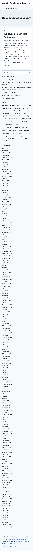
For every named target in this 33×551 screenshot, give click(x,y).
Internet (9, 125)
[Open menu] (29, 3)
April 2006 (5, 520)
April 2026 (5, 150)
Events (6, 30)
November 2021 (7, 253)
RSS (20, 546)
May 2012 (5, 454)
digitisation (15, 118)
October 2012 (6, 450)
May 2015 (5, 422)
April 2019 (5, 321)
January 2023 (6, 220)
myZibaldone (23, 125)
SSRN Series (12, 544)
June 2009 (5, 510)
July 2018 (5, 342)
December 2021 (7, 251)
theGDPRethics (13, 130)
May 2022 (5, 239)
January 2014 (6, 445)
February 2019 (6, 326)
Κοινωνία (29, 136)
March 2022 (5, 244)
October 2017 (6, 361)
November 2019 (7, 307)
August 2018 (6, 340)
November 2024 (7, 178)
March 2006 (5, 522)
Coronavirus (11, 111)
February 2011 (6, 471)
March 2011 (5, 468)
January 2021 (6, 274)
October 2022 (6, 227)
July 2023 (5, 206)
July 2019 (5, 314)
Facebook (20, 541)
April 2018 (5, 349)
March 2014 (5, 440)
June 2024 (5, 185)
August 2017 (6, 365)
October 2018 (6, 335)
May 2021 (5, 265)
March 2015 (5, 426)
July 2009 (5, 508)
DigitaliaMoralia (14, 116)
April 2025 (5, 167)
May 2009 (5, 513)
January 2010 (6, 496)
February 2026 (6, 153)
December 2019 (7, 305)
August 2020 (6, 286)
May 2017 (5, 372)
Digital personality (23, 116)
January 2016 (6, 405)
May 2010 (5, 489)
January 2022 (6, 248)
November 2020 (7, 279)
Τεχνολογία (6, 141)
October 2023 (6, 202)
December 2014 (7, 431)
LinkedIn (27, 541)
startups (5, 131)
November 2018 (7, 333)
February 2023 (6, 218)
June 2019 (5, 316)
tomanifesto (24, 130)
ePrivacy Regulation (6, 121)
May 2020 (5, 293)
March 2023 (5, 216)
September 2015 (7, 414)
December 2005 (7, 527)
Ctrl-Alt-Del (17, 111)
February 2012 (6, 457)
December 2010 (7, 473)
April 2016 (5, 398)
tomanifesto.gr (8, 133)
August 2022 (6, 232)
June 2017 (5, 370)
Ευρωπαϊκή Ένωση (17, 136)
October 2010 (6, 478)
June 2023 (5, 209)
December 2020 (7, 277)
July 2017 (5, 368)
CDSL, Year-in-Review (9, 98)
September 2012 (7, 452)
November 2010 (7, 475)
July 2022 (5, 234)
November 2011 (7, 459)
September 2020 (7, 284)
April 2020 (5, 295)
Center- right (7, 108)
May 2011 (5, 466)
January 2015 (6, 429)
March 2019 (5, 323)
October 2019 (6, 309)
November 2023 (7, 199)
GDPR (24, 121)
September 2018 (7, 337)
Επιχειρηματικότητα (7, 136)
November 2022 (7, 225)
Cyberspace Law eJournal (10, 546)
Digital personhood (7, 118)
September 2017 (7, 363)
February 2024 (6, 192)
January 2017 (6, 382)
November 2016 (7, 386)
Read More (8, 65)
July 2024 (5, 183)
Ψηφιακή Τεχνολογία (22, 141)
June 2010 (5, 487)
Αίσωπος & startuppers (20, 133)
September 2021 (7, 258)
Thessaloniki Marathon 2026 (10, 92)
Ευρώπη (24, 136)
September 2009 (7, 506)
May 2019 (5, 319)
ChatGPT (27, 108)
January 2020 (6, 302)
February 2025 (6, 171)
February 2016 (6, 403)
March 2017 (5, 377)
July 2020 (5, 288)
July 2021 (5, 260)
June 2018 (5, 344)
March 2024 (5, 190)
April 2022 (5, 241)
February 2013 (6, 447)
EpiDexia (21, 118)
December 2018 (7, 330)
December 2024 (7, 176)
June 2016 (5, 396)
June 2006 (5, 515)
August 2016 (6, 391)
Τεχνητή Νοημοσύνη (19, 138)
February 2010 (6, 494)
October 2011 (6, 461)
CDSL (29, 105)
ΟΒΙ (2, 138)
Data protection (20, 113)
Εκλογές (28, 133)
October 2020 (6, 281)
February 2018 (6, 354)
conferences (4, 111)
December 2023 (7, 197)
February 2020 (6, 300)
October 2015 (6, 412)
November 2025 (7, 157)
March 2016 (5, 400)
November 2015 (7, 410)
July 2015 (5, 417)
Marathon (17, 125)
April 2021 (5, 267)
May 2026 (5, 148)
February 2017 (6, 379)
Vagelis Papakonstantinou (11, 40)
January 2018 (6, 356)
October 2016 (6, 389)
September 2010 (7, 480)
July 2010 (5, 485)
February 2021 (6, 272)
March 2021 (5, 270)
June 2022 (5, 237)
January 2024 (6, 195)
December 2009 (7, 499)
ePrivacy (28, 118)
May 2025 (5, 164)
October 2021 (6, 256)
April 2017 (5, 375)
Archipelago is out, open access (11, 95)
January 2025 (6, 174)
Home (1, 8)
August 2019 (6, 312)
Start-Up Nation (12, 127)
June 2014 (5, 436)
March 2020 (5, 298)
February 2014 (6, 443)
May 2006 (5, 517)
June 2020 (5, 291)
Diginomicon (6, 116)
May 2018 (5, 347)
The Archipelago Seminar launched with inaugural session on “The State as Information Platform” (16, 82)
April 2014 (5, 438)
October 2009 (6, 503)
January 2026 (6, 155)
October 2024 (6, 181)
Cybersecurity (8, 113)
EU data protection (16, 121)
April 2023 (5, 213)
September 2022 (7, 230)
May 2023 (5, 211)
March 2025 (5, 169)
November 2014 (7, 433)
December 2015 (7, 408)
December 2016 (7, 384)
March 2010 (5, 492)
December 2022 (7, 223)
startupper (23, 127)
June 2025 (5, 162)
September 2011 (7, 464)
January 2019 (6, 328)
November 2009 (7, 501)
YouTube (4, 544)
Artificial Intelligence (23, 105)
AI (17, 105)
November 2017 (7, 358)
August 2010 (6, 482)
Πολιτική (7, 138)
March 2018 (5, 351)
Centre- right (19, 108)
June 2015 (5, 419)
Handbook (4, 125)
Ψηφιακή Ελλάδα (13, 141)
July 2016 (5, 393)
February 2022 (6, 246)
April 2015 (5, 424)
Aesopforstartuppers (9, 106)
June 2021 (5, 263)
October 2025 (6, 160)
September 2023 (7, 204)
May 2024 (5, 188)
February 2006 (6, 524)
